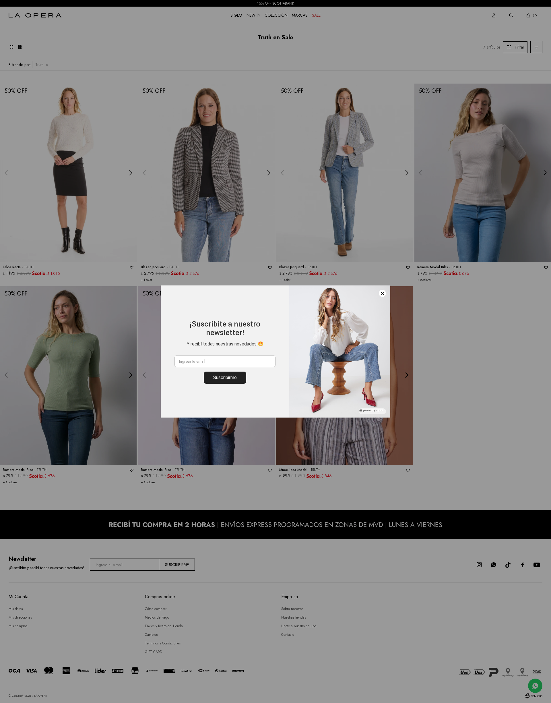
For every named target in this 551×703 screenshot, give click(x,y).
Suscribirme (225, 377)
